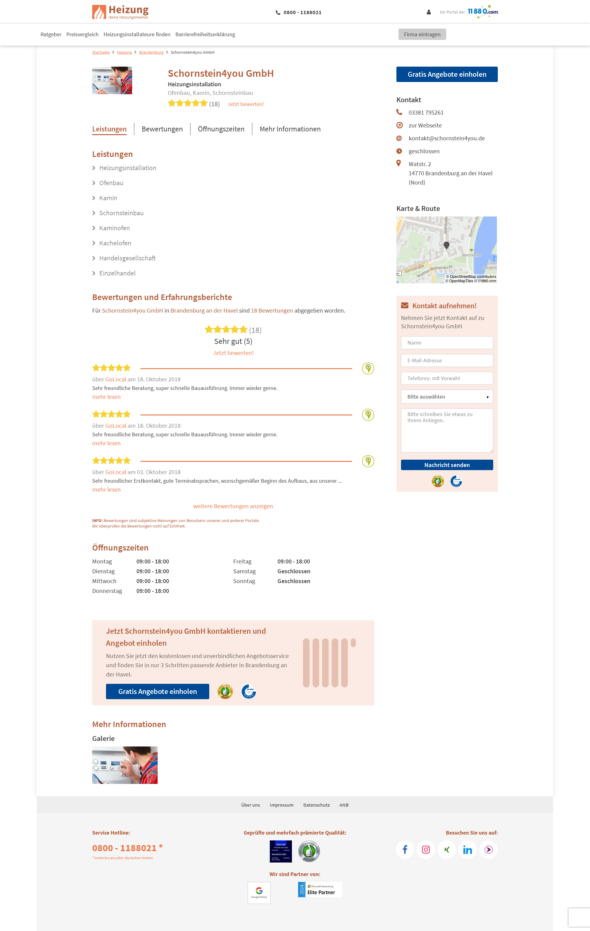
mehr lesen (106, 396)
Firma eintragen (422, 34)
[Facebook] (405, 849)
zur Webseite (425, 125)
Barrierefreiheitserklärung (205, 34)
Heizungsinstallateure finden (137, 34)
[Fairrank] (488, 849)
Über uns (250, 805)
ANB (344, 805)
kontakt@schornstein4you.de (447, 138)
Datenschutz (316, 805)
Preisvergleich (82, 34)
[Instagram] (426, 849)
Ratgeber (51, 34)
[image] (125, 765)
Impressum (281, 805)
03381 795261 (426, 112)
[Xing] (447, 849)
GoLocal (116, 379)
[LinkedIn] (467, 849)
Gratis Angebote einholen (157, 691)
